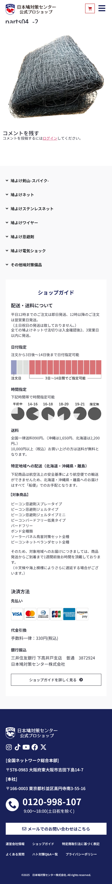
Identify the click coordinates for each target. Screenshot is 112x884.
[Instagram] (9, 747)
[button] (102, 8)
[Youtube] (26, 747)
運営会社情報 (15, 843)
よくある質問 (15, 854)
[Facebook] (35, 747)
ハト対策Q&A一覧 (45, 854)
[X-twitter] (43, 747)
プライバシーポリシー (81, 854)
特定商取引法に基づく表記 (80, 843)
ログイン (50, 138)
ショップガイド (43, 843)
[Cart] (90, 8)
